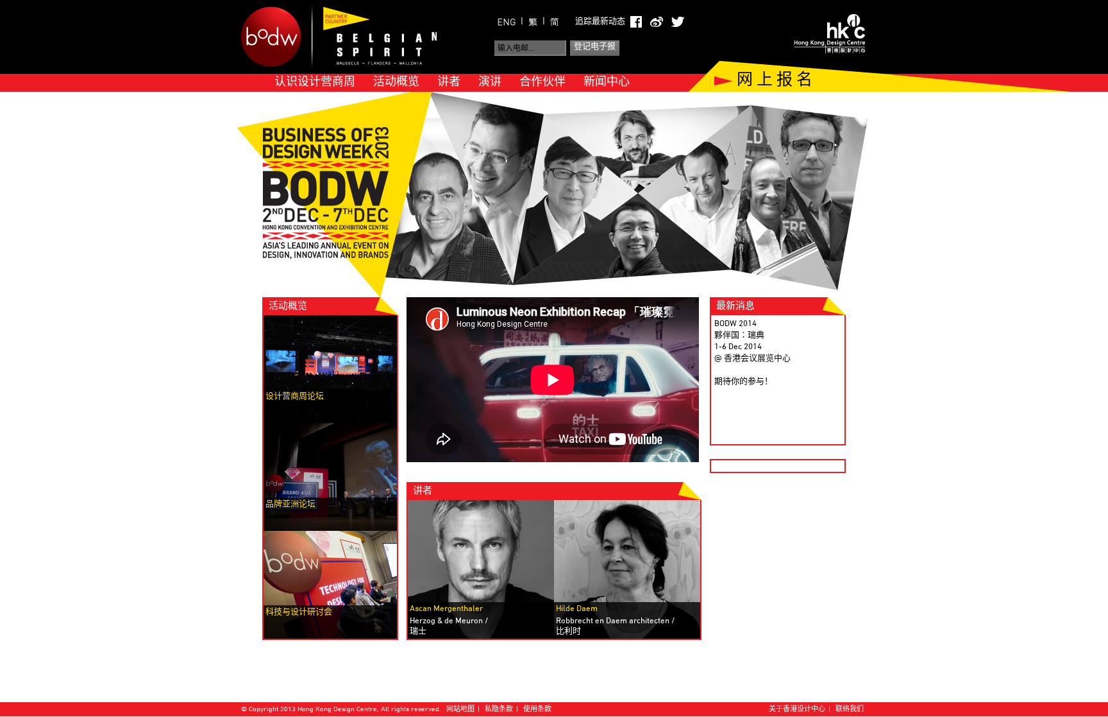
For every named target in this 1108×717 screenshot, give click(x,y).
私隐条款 (499, 709)
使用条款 (537, 709)
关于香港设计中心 (797, 709)
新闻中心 (606, 82)
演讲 (489, 82)
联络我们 (849, 709)
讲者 (448, 82)
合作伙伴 (542, 82)
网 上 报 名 (774, 80)
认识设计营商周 (314, 82)
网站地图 (460, 709)
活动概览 (396, 82)
